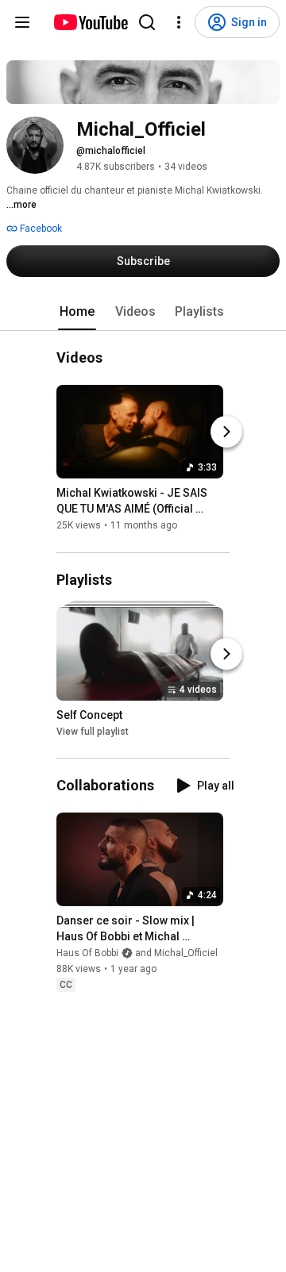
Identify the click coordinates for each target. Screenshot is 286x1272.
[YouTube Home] (90, 22)
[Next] (226, 432)
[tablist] (143, 312)
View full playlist (92, 731)
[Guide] (22, 22)
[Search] (147, 22)
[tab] (77, 312)
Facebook (39, 228)
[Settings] (178, 22)
